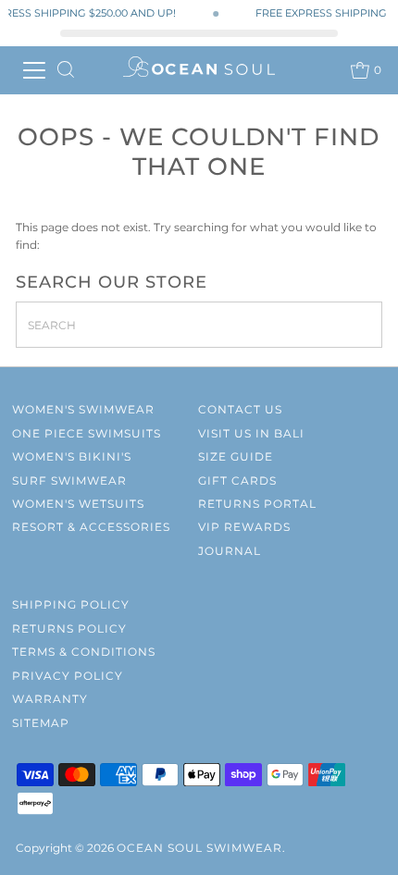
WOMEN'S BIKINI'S (71, 456)
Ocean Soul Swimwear (199, 848)
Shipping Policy (71, 604)
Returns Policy (69, 628)
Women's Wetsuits (78, 504)
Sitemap (40, 723)
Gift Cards (237, 480)
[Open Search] (66, 70)
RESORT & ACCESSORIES (91, 527)
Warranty (50, 699)
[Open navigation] (34, 70)
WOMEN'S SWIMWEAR (83, 409)
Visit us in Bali (251, 433)
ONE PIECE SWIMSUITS (86, 433)
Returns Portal (257, 504)
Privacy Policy (67, 676)
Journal (229, 551)
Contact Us (240, 409)
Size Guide (235, 456)
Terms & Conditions (83, 652)
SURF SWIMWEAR (69, 480)
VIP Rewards (244, 527)
